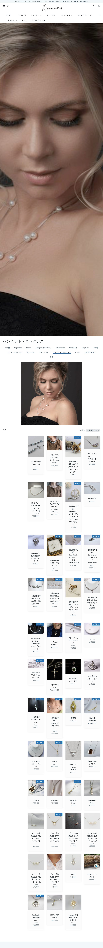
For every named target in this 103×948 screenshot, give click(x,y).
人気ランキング (90, 352)
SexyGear (85, 348)
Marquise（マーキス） (44, 348)
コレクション (65, 15)
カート (24, 20)
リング (77, 352)
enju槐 (7, 348)
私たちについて (84, 15)
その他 (95, 348)
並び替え (82, 430)
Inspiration (18, 348)
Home (9, 15)
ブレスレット (43, 352)
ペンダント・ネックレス (62, 352)
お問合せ (12, 20)
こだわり (21, 15)
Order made (60, 348)
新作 (51, 357)
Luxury (28, 348)
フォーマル (51, 15)
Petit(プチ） (73, 348)
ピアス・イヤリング (14, 352)
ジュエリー (35, 15)
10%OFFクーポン (39, 20)
